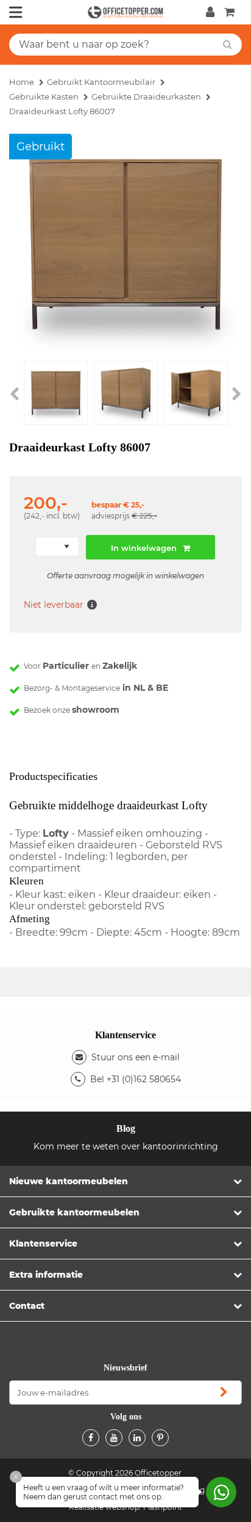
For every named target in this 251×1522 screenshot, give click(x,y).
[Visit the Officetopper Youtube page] (113, 1437)
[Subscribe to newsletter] (223, 1392)
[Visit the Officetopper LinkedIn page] (137, 1437)
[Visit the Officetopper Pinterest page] (160, 1437)
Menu (16, 12)
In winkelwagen (144, 548)
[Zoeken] (227, 45)
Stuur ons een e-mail (135, 1057)
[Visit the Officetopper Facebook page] (90, 1437)
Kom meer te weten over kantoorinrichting (126, 1146)
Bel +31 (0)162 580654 (135, 1079)
